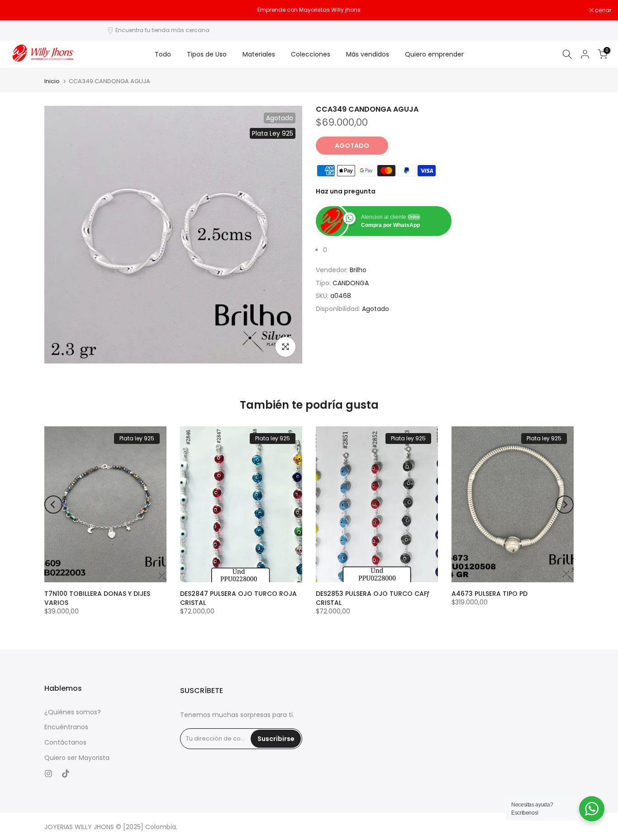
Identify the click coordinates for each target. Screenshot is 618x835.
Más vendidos (367, 54)
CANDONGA (351, 282)
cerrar (20, 10)
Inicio (52, 81)
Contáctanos (65, 742)
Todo (163, 54)
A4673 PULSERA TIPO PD (490, 593)
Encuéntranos (66, 727)
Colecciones (310, 54)
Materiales (258, 54)
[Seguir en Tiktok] (66, 773)
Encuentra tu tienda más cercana (162, 30)
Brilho (358, 269)
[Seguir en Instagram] (48, 773)
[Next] (565, 504)
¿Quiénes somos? (72, 712)
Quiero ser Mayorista (76, 758)
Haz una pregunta (346, 191)
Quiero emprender (434, 54)
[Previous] (53, 504)
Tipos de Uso (207, 54)
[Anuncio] (309, 9)
